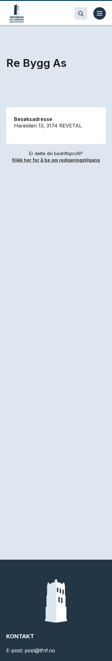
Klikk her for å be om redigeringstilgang (56, 160)
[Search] (81, 13)
